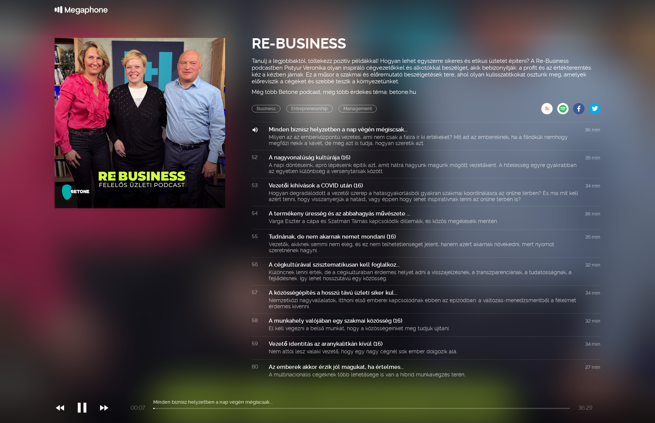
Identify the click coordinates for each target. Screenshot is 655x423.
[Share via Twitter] (594, 106)
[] (86, 392)
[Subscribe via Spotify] (565, 106)
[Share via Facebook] (581, 106)
